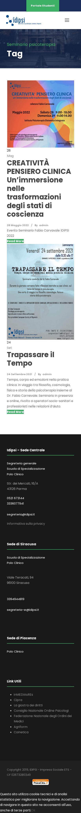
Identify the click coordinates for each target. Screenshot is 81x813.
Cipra (18, 700)
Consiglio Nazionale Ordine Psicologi (41, 710)
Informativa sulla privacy (26, 523)
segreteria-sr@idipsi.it (23, 610)
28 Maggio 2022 (18, 225)
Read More (15, 241)
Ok (33, 810)
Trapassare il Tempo (30, 359)
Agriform (21, 727)
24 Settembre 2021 (19, 374)
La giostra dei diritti (28, 705)
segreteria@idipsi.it (21, 514)
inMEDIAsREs (23, 694)
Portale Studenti (43, 6)
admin (43, 225)
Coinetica (21, 732)
